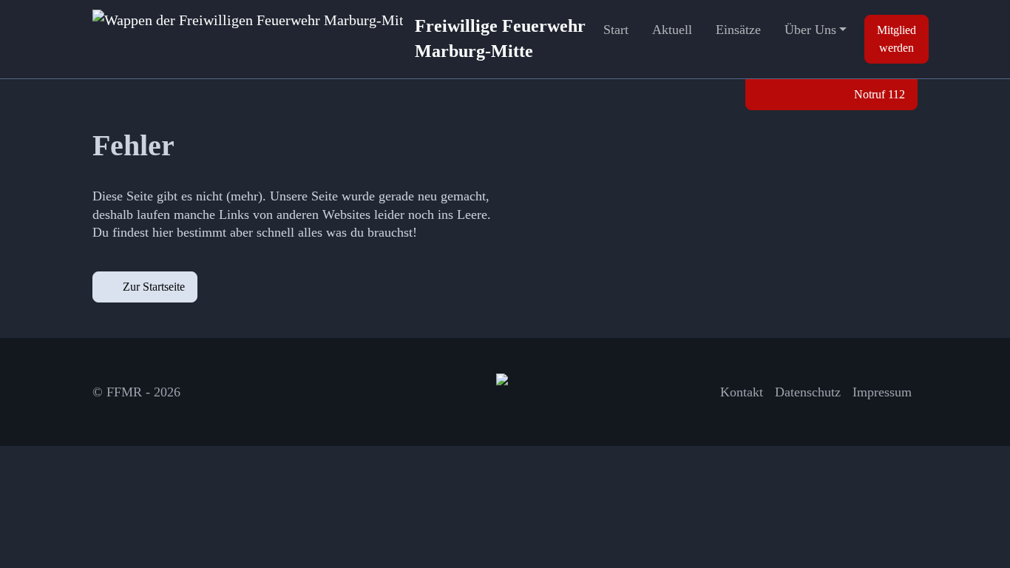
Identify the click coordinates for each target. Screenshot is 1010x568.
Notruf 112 (878, 94)
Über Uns (810, 29)
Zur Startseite (154, 286)
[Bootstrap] (505, 391)
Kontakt (741, 392)
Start (615, 29)
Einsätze (738, 29)
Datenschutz (808, 392)
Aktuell (672, 29)
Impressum (882, 392)
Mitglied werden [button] (896, 39)
